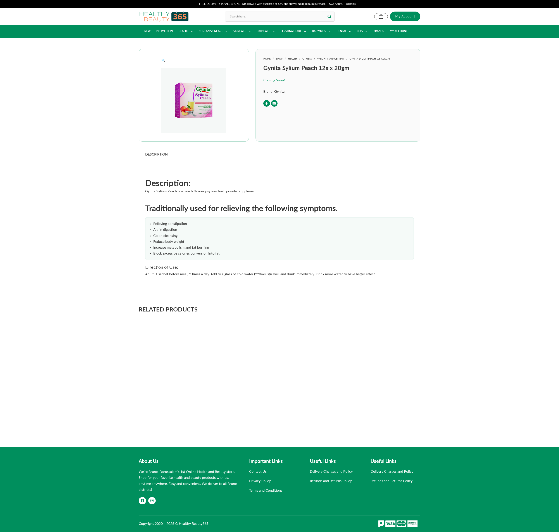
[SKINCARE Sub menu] (249, 31)
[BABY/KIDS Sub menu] (329, 31)
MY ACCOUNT (398, 31)
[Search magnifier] (329, 17)
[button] (193, 61)
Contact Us (258, 471)
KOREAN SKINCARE (211, 31)
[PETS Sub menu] (366, 31)
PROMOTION (164, 31)
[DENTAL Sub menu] (350, 31)
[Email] (274, 103)
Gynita (279, 91)
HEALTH (183, 31)
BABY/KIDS (319, 31)
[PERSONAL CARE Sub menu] (305, 31)
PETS (360, 31)
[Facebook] (266, 103)
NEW (147, 31)
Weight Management (330, 59)
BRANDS (378, 31)
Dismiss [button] (351, 4)
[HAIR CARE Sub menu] (273, 31)
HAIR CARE (263, 31)
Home (267, 59)
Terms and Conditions (265, 490)
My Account (405, 16)
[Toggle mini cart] (381, 16)
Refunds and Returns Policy (331, 481)
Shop (279, 59)
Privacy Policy (260, 481)
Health (292, 59)
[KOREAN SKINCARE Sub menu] (226, 31)
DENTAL (341, 31)
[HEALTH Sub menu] (191, 31)
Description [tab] (156, 154)
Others (307, 59)
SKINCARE (239, 31)
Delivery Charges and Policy (331, 471)
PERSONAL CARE (291, 31)
